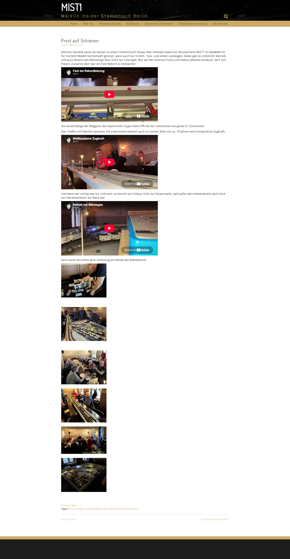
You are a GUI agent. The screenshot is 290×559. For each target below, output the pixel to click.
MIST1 (71, 7)
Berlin (70, 508)
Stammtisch (132, 508)
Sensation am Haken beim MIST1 (215, 519)
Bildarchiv (133, 24)
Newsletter (220, 24)
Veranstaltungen (110, 24)
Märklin (114, 508)
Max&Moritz (97, 508)
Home (74, 24)
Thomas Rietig (77, 45)
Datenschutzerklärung (193, 24)
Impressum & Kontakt (159, 24)
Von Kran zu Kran (68, 519)
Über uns (88, 24)
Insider (88, 508)
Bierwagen (79, 508)
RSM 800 (122, 508)
